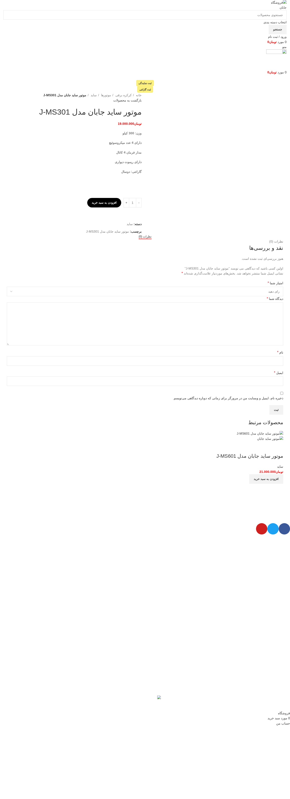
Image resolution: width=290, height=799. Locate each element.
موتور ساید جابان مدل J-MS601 (249, 456)
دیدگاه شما (275, 299)
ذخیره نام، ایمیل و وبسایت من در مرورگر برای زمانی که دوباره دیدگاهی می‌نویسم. (228, 398)
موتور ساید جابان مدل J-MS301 (107, 231)
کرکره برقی (123, 95)
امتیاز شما (275, 283)
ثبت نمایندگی (145, 83)
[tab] (145, 237)
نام (280, 352)
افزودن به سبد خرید (104, 202)
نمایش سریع (277, 447)
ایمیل (278, 373)
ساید (93, 95)
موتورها (105, 95)
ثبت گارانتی (145, 89)
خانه (138, 95)
